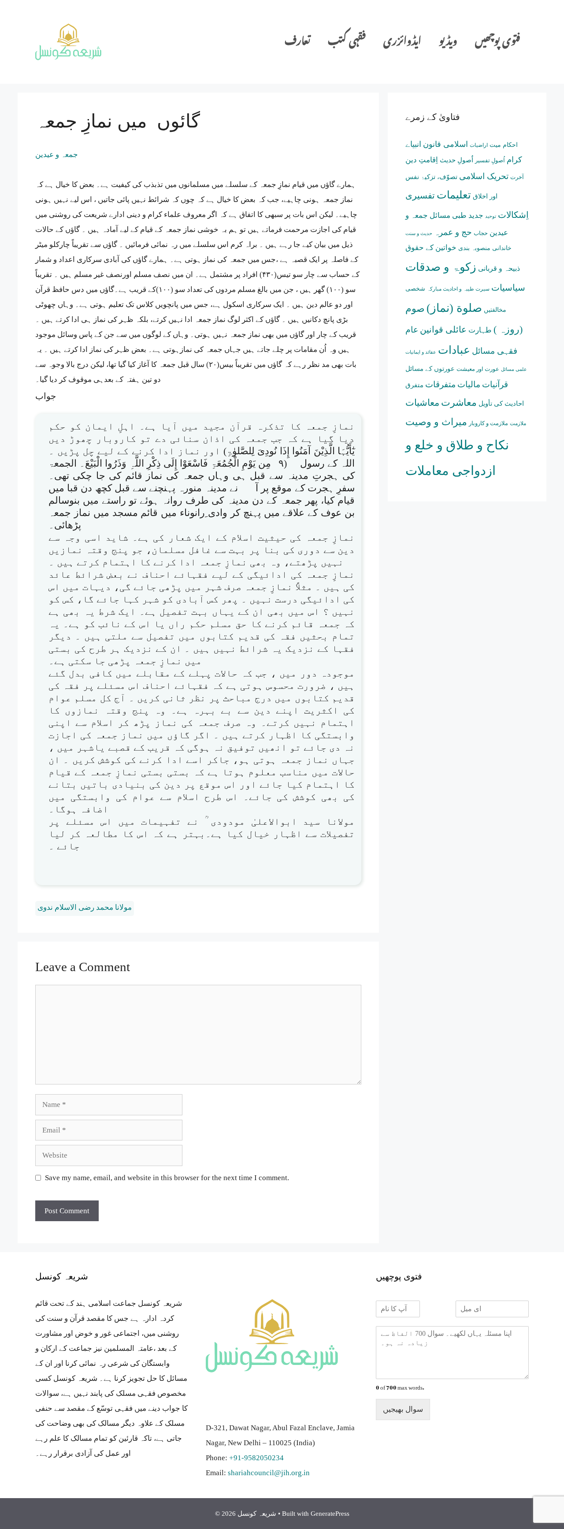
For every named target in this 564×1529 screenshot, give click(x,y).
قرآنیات (495, 384)
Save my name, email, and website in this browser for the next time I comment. (167, 1178)
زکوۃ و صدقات (440, 266)
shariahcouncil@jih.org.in (269, 1473)
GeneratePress (330, 1513)
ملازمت (518, 423)
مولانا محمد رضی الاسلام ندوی (84, 907)
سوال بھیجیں (403, 1409)
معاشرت (459, 402)
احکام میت (504, 145)
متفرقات (440, 384)
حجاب (481, 233)
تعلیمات (454, 195)
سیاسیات (508, 287)
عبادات (454, 350)
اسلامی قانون (445, 144)
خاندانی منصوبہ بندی (485, 248)
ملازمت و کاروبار (488, 423)
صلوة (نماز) (454, 308)
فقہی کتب (347, 41)
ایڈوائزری (402, 41)
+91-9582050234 (256, 1458)
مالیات (468, 384)
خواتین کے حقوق (430, 247)
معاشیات (422, 402)
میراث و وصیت (436, 421)
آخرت (517, 177)
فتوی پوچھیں (497, 41)
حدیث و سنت (418, 233)
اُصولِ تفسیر (490, 160)
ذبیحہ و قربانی (499, 268)
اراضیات (479, 145)
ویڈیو (448, 41)
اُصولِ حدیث (456, 160)
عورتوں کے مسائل (430, 368)
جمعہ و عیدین (56, 154)
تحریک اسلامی (483, 176)
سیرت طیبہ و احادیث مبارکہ (458, 289)
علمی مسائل (514, 369)
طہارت (480, 330)
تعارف (297, 41)
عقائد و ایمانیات (420, 352)
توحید (490, 216)
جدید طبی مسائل (456, 215)
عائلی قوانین (443, 329)
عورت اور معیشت (477, 369)
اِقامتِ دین (421, 160)
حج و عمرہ (453, 232)
